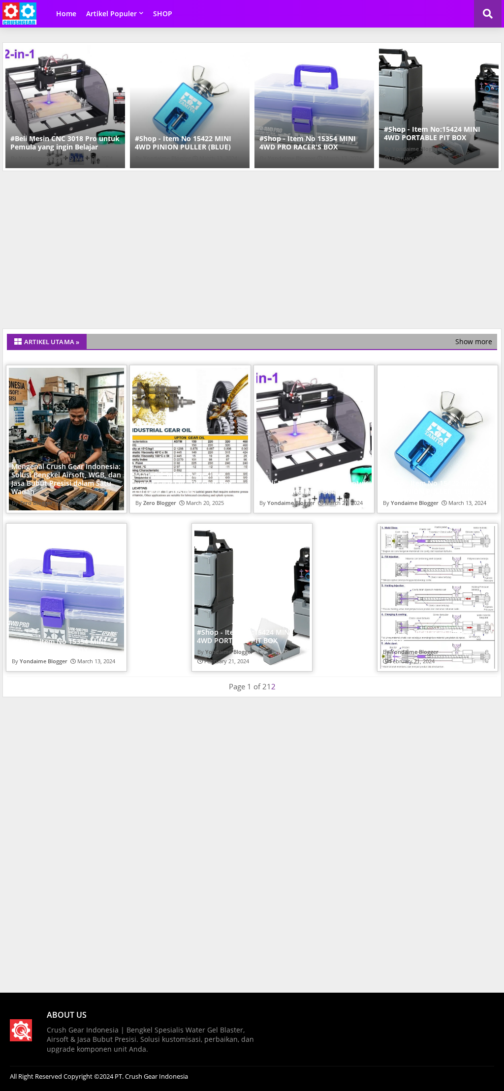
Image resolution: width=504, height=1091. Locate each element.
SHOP (162, 13)
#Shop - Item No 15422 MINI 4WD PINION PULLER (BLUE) (151, 142)
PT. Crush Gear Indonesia (150, 1076)
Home (66, 13)
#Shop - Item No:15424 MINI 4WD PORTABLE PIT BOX (400, 133)
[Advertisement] (252, 252)
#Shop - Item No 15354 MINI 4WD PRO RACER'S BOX (275, 142)
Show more (473, 341)
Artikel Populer (111, 13)
